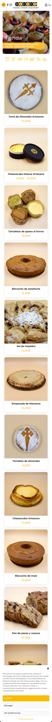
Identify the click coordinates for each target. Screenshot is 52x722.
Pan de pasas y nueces (26, 633)
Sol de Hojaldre (26, 346)
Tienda (7, 59)
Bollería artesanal (38, 59)
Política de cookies (26, 719)
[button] (48, 668)
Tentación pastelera (19, 59)
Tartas (44, 59)
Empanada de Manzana (26, 403)
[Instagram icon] (10, 5)
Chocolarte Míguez (32, 59)
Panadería (26, 59)
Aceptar (8, 698)
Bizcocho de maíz (26, 575)
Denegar (8, 705)
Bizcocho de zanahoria (26, 288)
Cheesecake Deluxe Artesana (26, 174)
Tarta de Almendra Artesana (26, 116)
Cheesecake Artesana (26, 518)
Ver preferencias (12, 713)
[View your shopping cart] (49, 5)
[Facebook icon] (7, 5)
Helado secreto (13, 59)
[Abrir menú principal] (3, 5)
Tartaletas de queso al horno (26, 231)
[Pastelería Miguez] (26, 4)
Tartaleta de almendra (26, 461)
